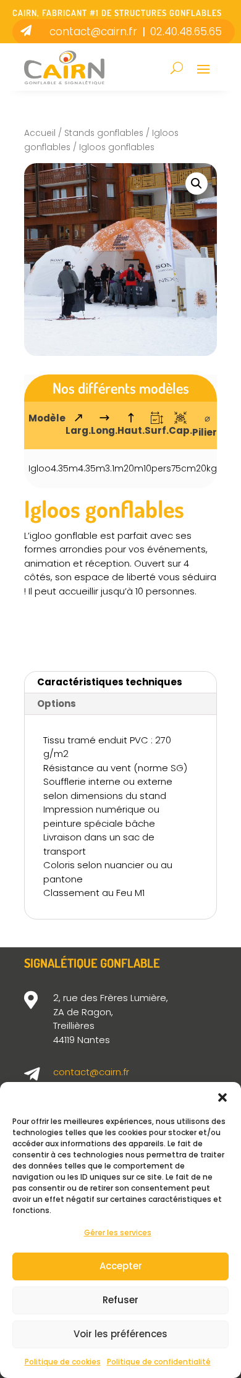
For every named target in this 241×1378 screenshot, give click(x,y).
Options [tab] (56, 703)
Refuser (120, 1299)
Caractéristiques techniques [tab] (109, 681)
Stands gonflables (103, 133)
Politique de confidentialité (159, 1361)
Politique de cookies (63, 1361)
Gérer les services (117, 1232)
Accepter (120, 1265)
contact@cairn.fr (93, 31)
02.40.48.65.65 (186, 31)
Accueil (40, 133)
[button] (222, 1097)
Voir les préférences (120, 1333)
